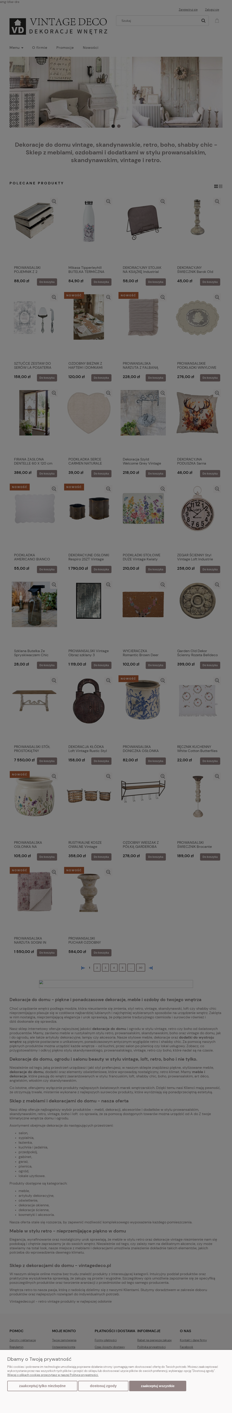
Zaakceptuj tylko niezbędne (42, 1386)
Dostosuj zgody (103, 1386)
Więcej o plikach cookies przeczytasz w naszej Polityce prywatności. (53, 1375)
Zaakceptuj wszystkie (157, 1386)
